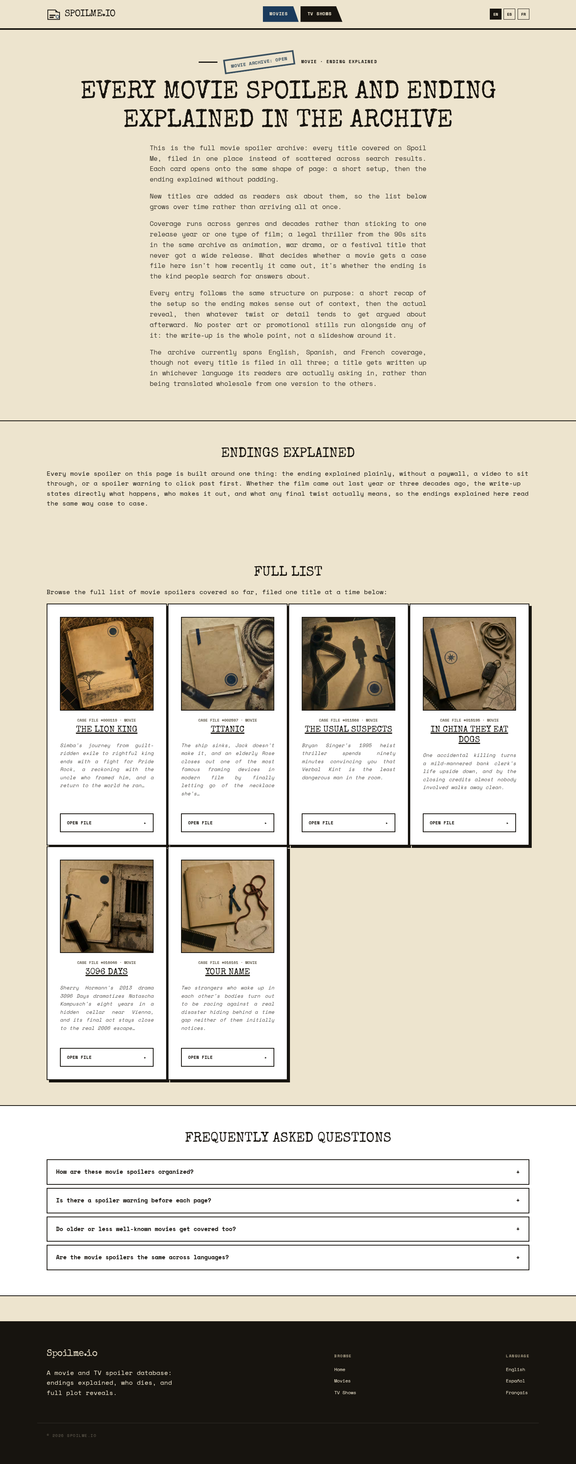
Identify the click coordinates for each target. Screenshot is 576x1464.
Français (517, 1392)
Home (339, 1369)
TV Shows (320, 14)
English (515, 1369)
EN (495, 14)
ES (509, 14)
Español (515, 1380)
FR (523, 14)
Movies (279, 14)
